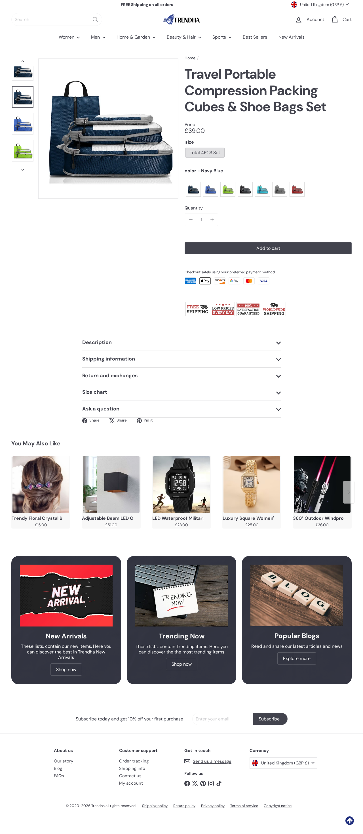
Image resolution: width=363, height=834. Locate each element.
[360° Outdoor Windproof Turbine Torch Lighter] (322, 484)
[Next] (22, 168)
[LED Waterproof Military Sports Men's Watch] (181, 484)
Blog (58, 768)
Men (96, 37)
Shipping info (132, 768)
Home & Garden (134, 37)
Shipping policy (155, 805)
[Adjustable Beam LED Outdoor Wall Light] (111, 484)
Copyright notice (278, 805)
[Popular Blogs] (296, 595)
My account (131, 783)
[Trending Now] (181, 595)
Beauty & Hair (182, 37)
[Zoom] (108, 128)
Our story (63, 761)
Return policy (184, 805)
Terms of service (244, 805)
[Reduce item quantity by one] (191, 219)
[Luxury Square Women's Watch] (252, 484)
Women (67, 37)
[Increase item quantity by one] (212, 219)
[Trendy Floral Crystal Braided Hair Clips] (41, 484)
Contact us (130, 776)
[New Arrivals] (66, 595)
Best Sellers (255, 37)
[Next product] (348, 492)
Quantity (194, 208)
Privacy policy (213, 805)
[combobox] (56, 19)
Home (190, 58)
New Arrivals (291, 37)
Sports (219, 37)
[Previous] (22, 62)
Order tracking (134, 761)
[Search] (95, 19)
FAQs (59, 776)
